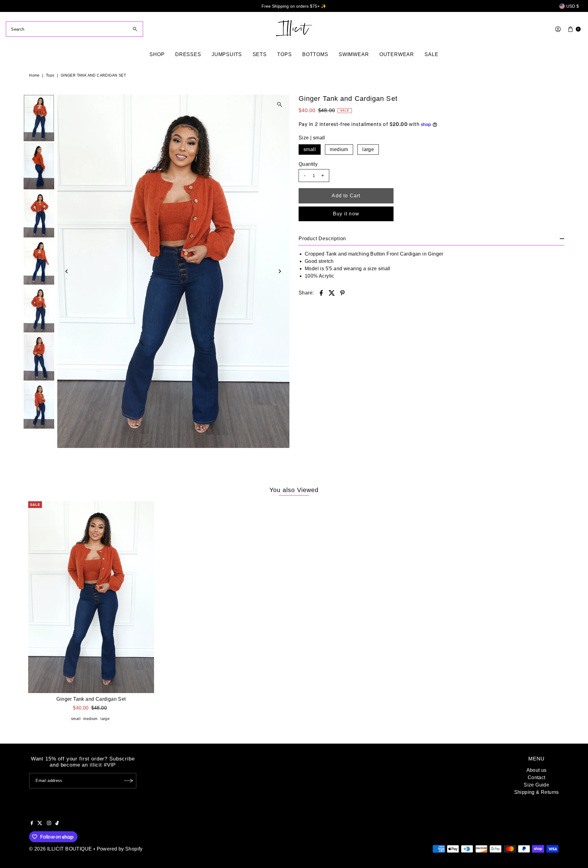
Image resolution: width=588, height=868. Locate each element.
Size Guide (536, 784)
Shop (156, 54)
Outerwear (396, 54)
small (309, 149)
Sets (260, 54)
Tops (284, 54)
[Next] (279, 271)
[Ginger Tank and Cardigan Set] (91, 597)
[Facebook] (32, 823)
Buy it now (346, 213)
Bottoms (315, 54)
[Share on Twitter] (331, 292)
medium (339, 149)
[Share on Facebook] (321, 292)
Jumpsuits (227, 54)
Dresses (188, 54)
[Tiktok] (57, 823)
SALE (431, 54)
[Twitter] (39, 823)
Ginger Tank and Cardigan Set (91, 699)
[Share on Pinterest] (342, 292)
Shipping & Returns (536, 792)
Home (34, 75)
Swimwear (354, 54)
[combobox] (74, 29)
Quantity (308, 164)
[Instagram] (49, 823)
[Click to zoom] (279, 104)
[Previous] (67, 271)
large (368, 149)
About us (536, 770)
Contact (536, 777)
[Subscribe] (128, 780)
